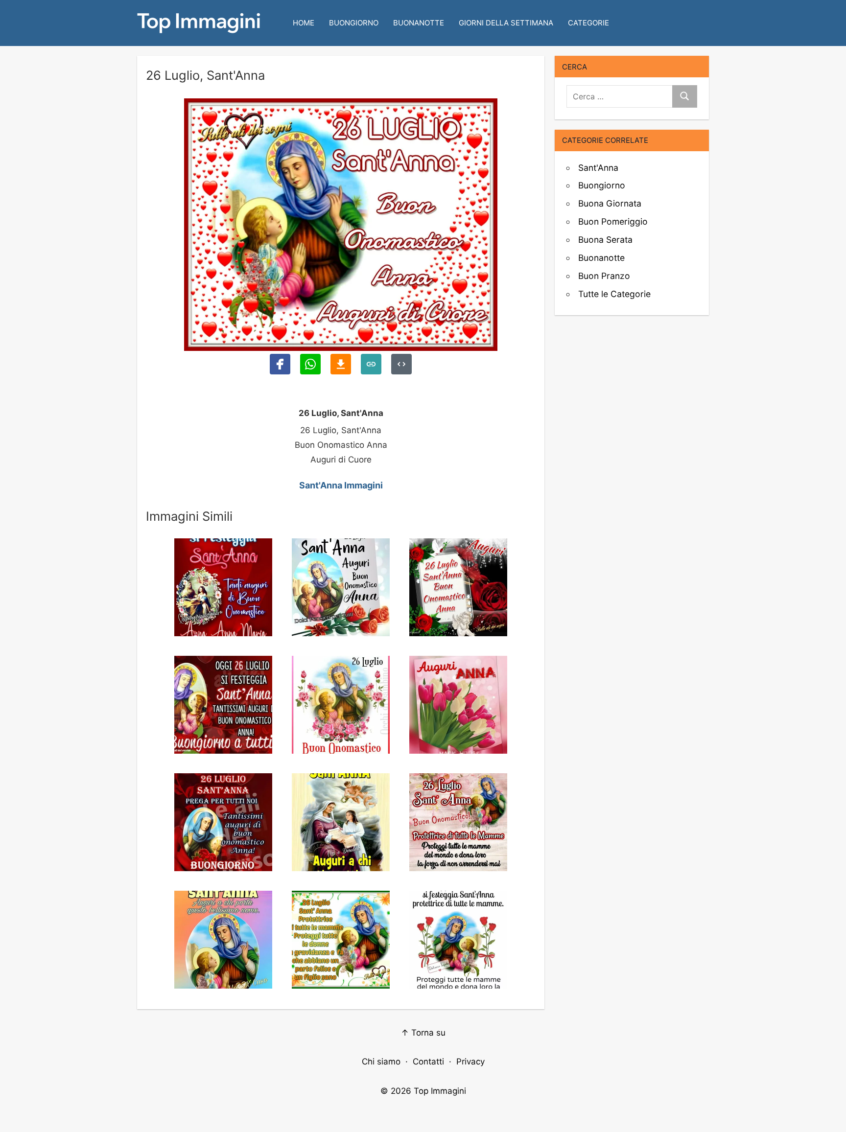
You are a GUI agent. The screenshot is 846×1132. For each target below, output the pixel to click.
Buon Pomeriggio (613, 221)
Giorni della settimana (506, 22)
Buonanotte (418, 22)
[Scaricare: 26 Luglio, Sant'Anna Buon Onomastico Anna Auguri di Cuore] (340, 364)
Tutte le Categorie (614, 294)
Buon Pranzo (604, 276)
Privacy (470, 1061)
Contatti (428, 1061)
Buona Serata (605, 239)
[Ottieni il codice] (401, 364)
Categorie (588, 22)
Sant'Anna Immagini (341, 485)
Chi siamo (381, 1061)
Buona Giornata (609, 203)
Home (303, 22)
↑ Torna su (423, 1033)
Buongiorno (353, 22)
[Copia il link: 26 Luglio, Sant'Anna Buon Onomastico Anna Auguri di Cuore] (371, 364)
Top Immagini (440, 1091)
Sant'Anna (598, 167)
